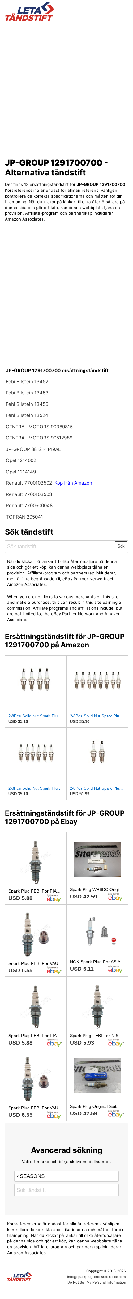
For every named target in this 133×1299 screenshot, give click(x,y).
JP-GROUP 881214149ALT (35, 449)
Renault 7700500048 (29, 505)
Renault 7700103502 (29, 483)
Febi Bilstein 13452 (27, 382)
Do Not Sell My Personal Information (96, 1282)
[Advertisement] (66, 87)
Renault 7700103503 (29, 494)
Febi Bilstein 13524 (27, 415)
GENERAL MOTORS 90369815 (39, 427)
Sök (121, 546)
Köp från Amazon (73, 483)
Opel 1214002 (21, 460)
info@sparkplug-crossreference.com (96, 1277)
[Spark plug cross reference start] (32, 1276)
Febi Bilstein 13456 (27, 404)
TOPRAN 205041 (24, 517)
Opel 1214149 (21, 472)
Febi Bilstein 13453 (27, 393)
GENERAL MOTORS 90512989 (39, 438)
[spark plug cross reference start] (66, 11)
